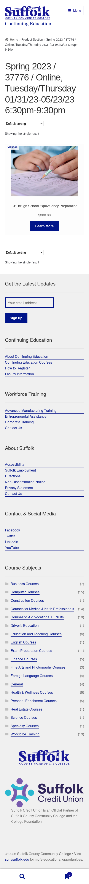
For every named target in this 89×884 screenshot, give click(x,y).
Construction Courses (27, 600)
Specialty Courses (25, 725)
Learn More (44, 225)
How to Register (17, 368)
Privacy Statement (19, 487)
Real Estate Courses (26, 709)
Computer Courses (25, 591)
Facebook (12, 530)
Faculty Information (19, 373)
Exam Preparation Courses (31, 650)
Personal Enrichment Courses (34, 700)
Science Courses (24, 717)
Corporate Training (19, 421)
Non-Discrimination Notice (25, 481)
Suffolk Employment (20, 470)
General (17, 684)
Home (14, 39)
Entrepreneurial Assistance (25, 416)
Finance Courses (24, 658)
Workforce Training (25, 734)
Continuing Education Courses (28, 362)
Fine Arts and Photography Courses (38, 667)
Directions (13, 475)
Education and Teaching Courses (36, 633)
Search (22, 876)
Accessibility (14, 464)
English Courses (23, 642)
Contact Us (13, 427)
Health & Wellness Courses (32, 692)
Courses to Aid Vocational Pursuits (37, 616)
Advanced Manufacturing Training (31, 410)
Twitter (10, 535)
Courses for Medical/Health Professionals (42, 608)
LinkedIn (11, 541)
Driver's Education (25, 625)
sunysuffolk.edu (17, 859)
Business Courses (25, 583)
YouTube (12, 547)
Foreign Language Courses (32, 675)
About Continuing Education (26, 356)
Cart (57, 873)
